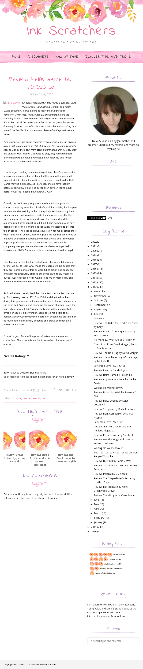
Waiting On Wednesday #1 (109, 448)
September (100, 304)
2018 (94, 259)
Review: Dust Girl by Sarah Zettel (112, 461)
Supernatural (32, 398)
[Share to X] (60, 390)
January (98, 522)
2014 (94, 277)
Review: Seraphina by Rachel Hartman (115, 409)
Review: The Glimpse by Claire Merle (114, 495)
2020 (94, 250)
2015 (94, 273)
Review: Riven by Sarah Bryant (111, 370)
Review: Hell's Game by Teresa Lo (113, 374)
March (97, 513)
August (98, 309)
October (98, 300)
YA (44, 398)
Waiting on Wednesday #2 (108, 387)
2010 (94, 531)
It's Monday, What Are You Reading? (114, 339)
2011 (94, 526)
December (100, 291)
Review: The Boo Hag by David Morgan (116, 352)
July (96, 314)
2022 (94, 241)
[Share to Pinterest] (67, 390)
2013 (94, 282)
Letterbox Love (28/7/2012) (109, 365)
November (100, 296)
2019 (94, 255)
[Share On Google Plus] (74, 390)
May (96, 504)
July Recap (99, 318)
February (99, 517)
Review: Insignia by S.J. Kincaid (110, 473)
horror (17, 398)
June (96, 499)
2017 (94, 264)
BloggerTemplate (48, 664)
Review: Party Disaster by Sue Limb (114, 435)
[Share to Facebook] (54, 390)
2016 (94, 268)
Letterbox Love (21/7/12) (108, 422)
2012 (94, 287)
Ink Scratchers (71, 31)
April (96, 508)
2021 (94, 246)
